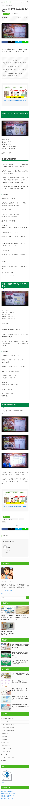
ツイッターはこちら (6, 593)
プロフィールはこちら (6, 590)
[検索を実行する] (27, 597)
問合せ (4, 760)
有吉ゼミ (21, 519)
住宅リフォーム (6, 751)
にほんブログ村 (5, 796)
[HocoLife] (15, 2)
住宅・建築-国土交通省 (6, 791)
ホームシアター (6, 745)
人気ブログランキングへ (7, 798)
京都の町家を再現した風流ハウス (16, 73)
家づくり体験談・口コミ (8, 724)
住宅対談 (5, 739)
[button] (5, 42)
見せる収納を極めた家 (13, 66)
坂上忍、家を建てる (13, 519)
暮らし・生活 (6, 13)
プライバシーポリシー (8, 757)
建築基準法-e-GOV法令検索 (8, 793)
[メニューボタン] (1, 2)
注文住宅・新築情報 (8, 718)
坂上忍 (5, 519)
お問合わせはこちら (6, 783)
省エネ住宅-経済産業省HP (7, 795)
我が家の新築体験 (7, 722)
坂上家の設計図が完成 (11, 75)
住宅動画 (5, 736)
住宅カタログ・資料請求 (8, 727)
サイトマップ (6, 754)
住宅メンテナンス (7, 748)
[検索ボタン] (28, 2)
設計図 (3, 521)
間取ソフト (5, 733)
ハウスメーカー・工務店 (8, 730)
